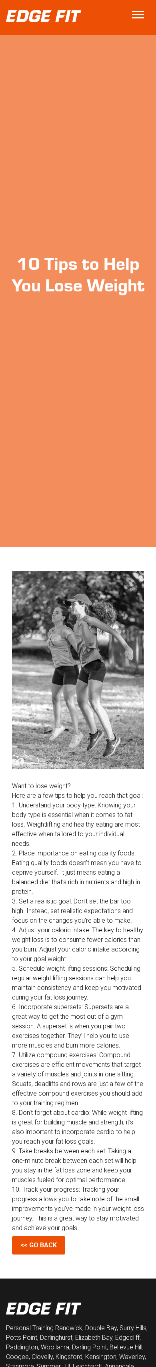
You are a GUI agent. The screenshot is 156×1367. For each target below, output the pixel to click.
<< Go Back (38, 1245)
